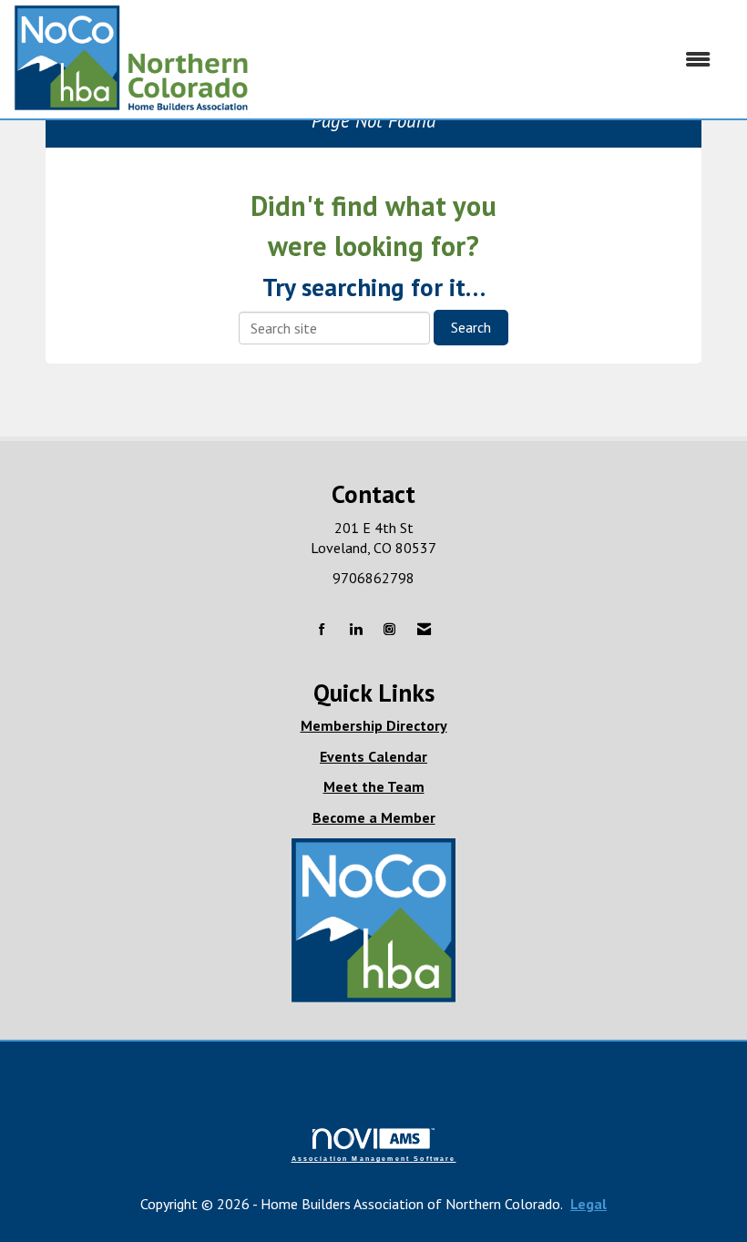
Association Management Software (374, 1158)
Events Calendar (373, 756)
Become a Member (373, 817)
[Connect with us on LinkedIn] (356, 630)
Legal (588, 1204)
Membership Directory (374, 725)
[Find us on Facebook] (322, 630)
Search (471, 327)
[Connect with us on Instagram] (389, 630)
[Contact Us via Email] (424, 630)
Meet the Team (374, 786)
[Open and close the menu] (490, 59)
